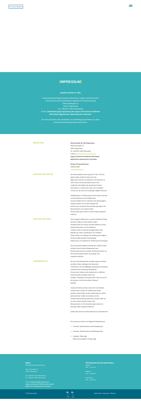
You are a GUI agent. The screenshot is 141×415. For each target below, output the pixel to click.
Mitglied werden (16, 7)
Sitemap (113, 393)
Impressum (106, 393)
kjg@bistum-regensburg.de (34, 386)
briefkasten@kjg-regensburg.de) (86, 154)
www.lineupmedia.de (76, 169)
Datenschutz (97, 393)
